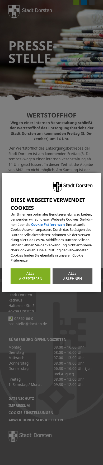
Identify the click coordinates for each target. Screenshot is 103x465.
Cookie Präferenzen (48, 224)
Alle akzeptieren (30, 276)
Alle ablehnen (72, 276)
